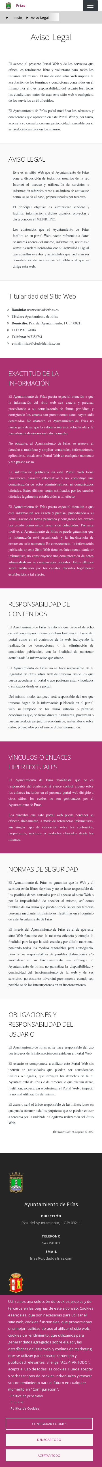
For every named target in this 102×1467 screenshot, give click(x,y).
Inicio (18, 17)
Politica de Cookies (24, 1408)
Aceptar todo (49, 1455)
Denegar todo (49, 1439)
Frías (20, 5)
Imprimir (17, 1402)
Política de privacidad (26, 1396)
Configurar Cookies (49, 1424)
